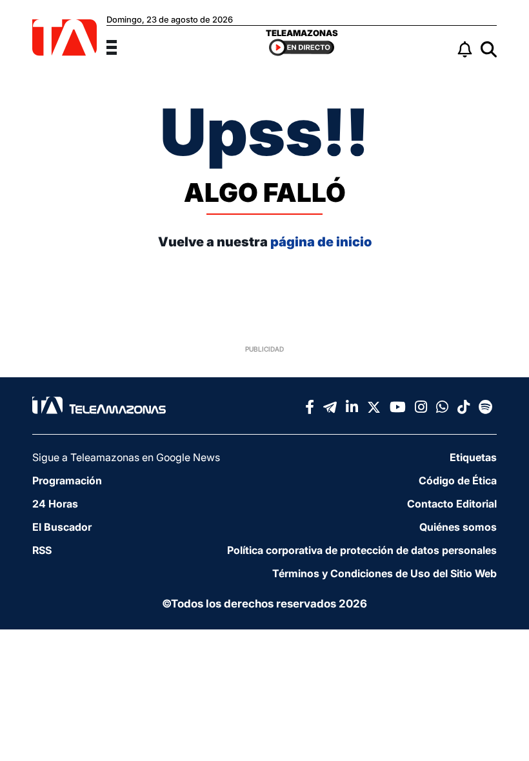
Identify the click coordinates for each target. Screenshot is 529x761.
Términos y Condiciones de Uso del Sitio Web (384, 573)
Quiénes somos (458, 526)
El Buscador (62, 526)
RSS (42, 550)
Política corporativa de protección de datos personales (362, 550)
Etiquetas (473, 457)
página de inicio (321, 242)
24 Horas (55, 503)
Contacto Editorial (452, 503)
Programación (67, 480)
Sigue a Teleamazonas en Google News (126, 457)
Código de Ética (458, 480)
